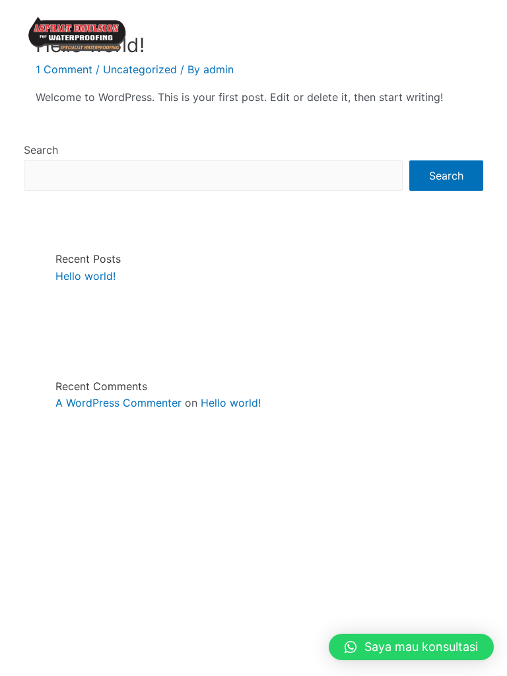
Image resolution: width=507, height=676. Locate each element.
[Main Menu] (479, 33)
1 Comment (64, 69)
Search (41, 149)
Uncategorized (140, 69)
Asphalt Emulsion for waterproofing (240, 33)
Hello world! (85, 276)
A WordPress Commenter (118, 402)
